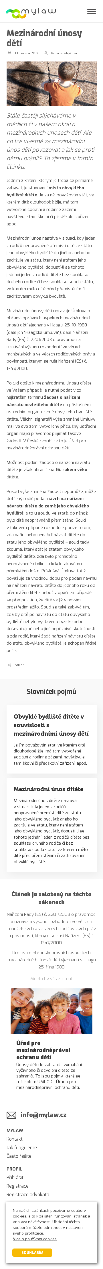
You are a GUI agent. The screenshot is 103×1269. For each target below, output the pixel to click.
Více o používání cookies (35, 1239)
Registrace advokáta (28, 1195)
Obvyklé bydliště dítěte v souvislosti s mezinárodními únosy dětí (51, 725)
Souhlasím (32, 1252)
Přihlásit (15, 1177)
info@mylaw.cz (44, 1115)
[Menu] (91, 11)
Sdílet (19, 665)
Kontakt (15, 1139)
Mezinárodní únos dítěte (48, 789)
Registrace (18, 1186)
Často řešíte (19, 1156)
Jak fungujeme (22, 1148)
